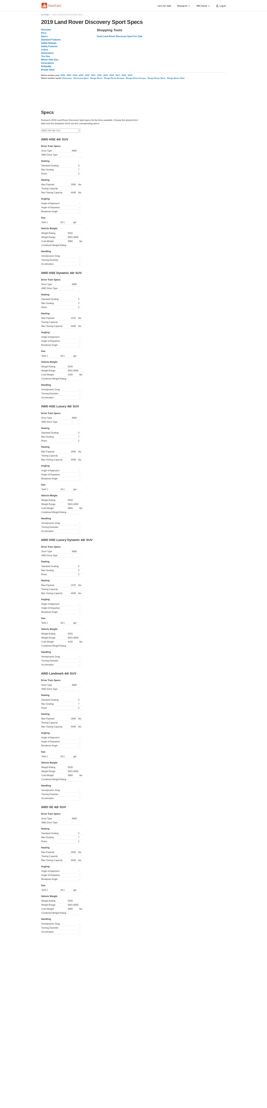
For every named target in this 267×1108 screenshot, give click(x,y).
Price (43, 33)
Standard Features (51, 39)
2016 (124, 75)
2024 (75, 75)
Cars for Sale (164, 5)
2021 (93, 75)
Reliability (46, 66)
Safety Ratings (48, 43)
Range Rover (96, 78)
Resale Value (48, 70)
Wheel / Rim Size (49, 60)
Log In (222, 5)
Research (182, 5)
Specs (44, 36)
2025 (69, 75)
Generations (47, 63)
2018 (111, 75)
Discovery (67, 78)
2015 (130, 75)
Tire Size (45, 56)
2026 (62, 75)
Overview (46, 29)
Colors (44, 50)
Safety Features (49, 46)
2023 (81, 75)
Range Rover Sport (156, 78)
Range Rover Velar (176, 78)
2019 (105, 75)
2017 (118, 75)
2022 (87, 75)
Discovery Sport (81, 78)
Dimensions (47, 53)
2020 (99, 75)
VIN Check (201, 5)
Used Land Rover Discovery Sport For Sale (119, 36)
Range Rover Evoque (114, 78)
